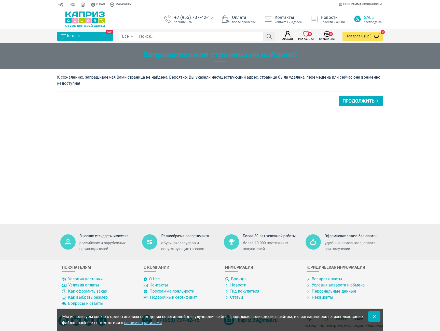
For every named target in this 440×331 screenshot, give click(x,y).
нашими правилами (143, 322)
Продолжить (358, 101)
